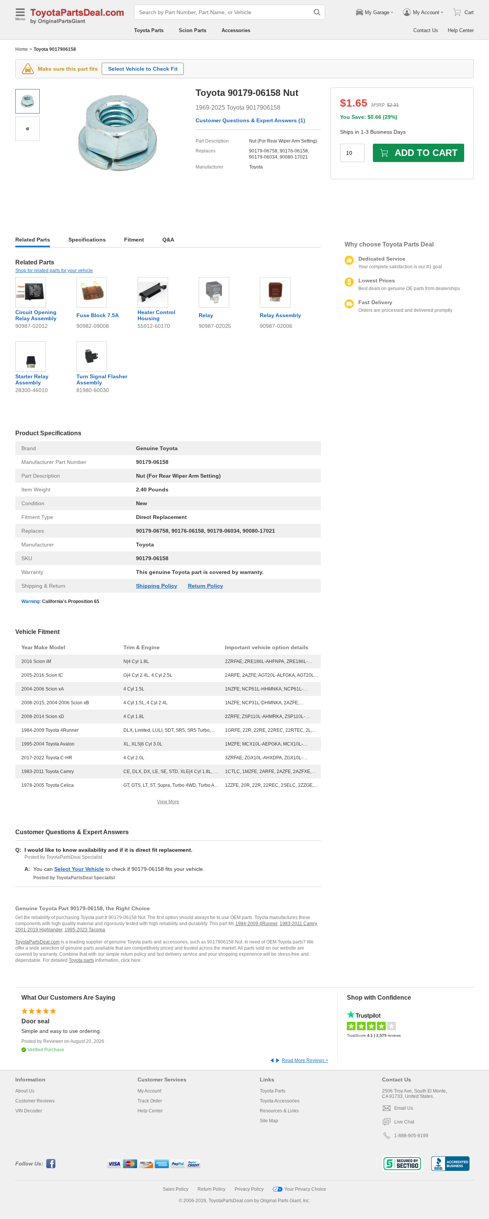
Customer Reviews (35, 1101)
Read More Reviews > (305, 1060)
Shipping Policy (156, 586)
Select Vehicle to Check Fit (143, 69)
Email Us (403, 1108)
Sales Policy (175, 1189)
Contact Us (425, 30)
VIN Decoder (28, 1111)
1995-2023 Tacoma (85, 929)
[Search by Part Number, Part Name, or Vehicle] (317, 12)
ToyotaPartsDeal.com (37, 942)
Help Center (461, 30)
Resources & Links (279, 1111)
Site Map (269, 1120)
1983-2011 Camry (298, 923)
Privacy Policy (249, 1189)
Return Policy (205, 586)
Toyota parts (81, 960)
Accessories (236, 30)
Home (21, 49)
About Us (24, 1091)
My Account (149, 1091)
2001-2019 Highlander (38, 929)
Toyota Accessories (280, 1101)
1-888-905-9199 (411, 1135)
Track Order (150, 1101)
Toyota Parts (149, 30)
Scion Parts (192, 30)
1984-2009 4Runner (256, 923)
